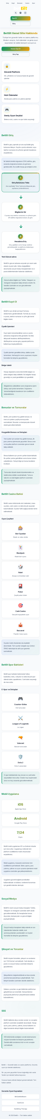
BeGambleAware (20, 1096)
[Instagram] (25, 13)
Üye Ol (14, 18)
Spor (33, 3)
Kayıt (13, 3)
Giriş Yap (16, 54)
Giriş (7, 3)
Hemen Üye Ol (15, 49)
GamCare (20, 1103)
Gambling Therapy (20, 1109)
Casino (27, 3)
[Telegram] (20, 13)
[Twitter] (16, 13)
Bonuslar (19, 3)
